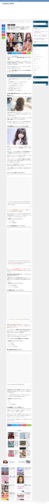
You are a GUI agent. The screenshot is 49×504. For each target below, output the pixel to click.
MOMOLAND (10, 265)
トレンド (9, 430)
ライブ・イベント (36, 49)
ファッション (14, 430)
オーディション (36, 54)
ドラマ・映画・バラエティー (38, 56)
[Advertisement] (24, 12)
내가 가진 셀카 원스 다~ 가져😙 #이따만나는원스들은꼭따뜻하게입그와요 (19, 319)
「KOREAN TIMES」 (25, 56)
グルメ (35, 72)
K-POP (35, 47)
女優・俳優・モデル (37, 58)
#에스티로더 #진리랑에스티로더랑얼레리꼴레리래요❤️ (16, 384)
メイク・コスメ (36, 65)
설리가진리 (9, 386)
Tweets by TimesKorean (37, 79)
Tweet (3, 29)
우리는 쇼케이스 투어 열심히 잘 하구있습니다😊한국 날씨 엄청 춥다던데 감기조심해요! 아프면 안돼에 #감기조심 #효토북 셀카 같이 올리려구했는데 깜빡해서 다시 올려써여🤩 (19, 203)
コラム (35, 74)
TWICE (9, 206)
